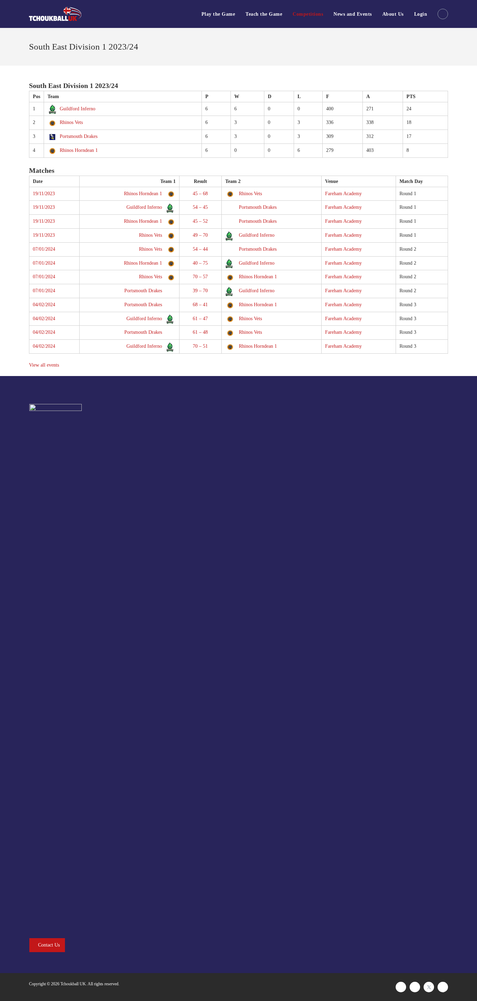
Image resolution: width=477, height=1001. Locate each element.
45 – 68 (200, 193)
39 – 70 (200, 290)
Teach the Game (263, 14)
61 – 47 (200, 318)
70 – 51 (200, 346)
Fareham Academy (343, 193)
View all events (44, 365)
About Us (393, 14)
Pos (36, 96)
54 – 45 (200, 207)
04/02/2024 (44, 304)
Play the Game (218, 14)
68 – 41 (200, 304)
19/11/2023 (44, 193)
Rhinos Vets (71, 122)
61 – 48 (200, 332)
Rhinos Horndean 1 (79, 150)
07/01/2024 (44, 249)
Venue (331, 181)
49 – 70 (200, 235)
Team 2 (233, 181)
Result (200, 181)
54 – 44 (200, 249)
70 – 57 (200, 276)
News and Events (352, 14)
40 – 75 (200, 263)
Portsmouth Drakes (78, 136)
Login (420, 14)
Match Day (411, 181)
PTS (411, 96)
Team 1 (168, 181)
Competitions (308, 14)
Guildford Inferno (77, 108)
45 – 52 (200, 221)
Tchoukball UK (73, 983)
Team (53, 96)
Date (38, 181)
